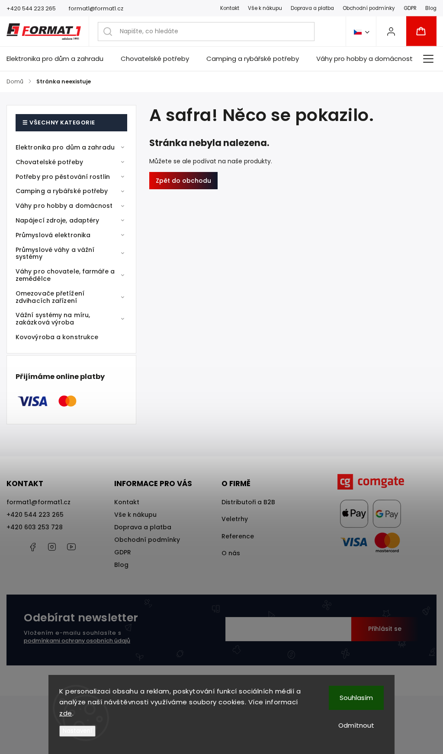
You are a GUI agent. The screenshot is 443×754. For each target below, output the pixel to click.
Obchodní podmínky (369, 8)
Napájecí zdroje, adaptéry (58, 220)
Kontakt (229, 8)
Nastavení (77, 731)
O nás (231, 553)
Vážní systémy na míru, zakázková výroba (53, 319)
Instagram (51, 547)
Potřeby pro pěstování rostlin (63, 176)
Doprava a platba (312, 8)
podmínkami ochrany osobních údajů (77, 640)
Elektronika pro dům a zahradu (65, 147)
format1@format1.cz (38, 502)
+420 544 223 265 (35, 514)
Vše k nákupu (265, 8)
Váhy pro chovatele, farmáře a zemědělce (65, 275)
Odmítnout (356, 725)
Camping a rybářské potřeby (62, 191)
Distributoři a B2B (248, 502)
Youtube (71, 547)
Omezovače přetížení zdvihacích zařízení (50, 297)
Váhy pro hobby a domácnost (64, 205)
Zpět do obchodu (183, 180)
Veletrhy (235, 519)
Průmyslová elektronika (53, 235)
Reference (238, 536)
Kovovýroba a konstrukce (57, 337)
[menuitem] (59, 59)
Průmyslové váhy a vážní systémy (55, 253)
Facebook (32, 547)
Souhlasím (356, 697)
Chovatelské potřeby (49, 162)
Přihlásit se (384, 628)
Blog (431, 8)
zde (65, 713)
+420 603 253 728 (34, 527)
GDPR (410, 8)
